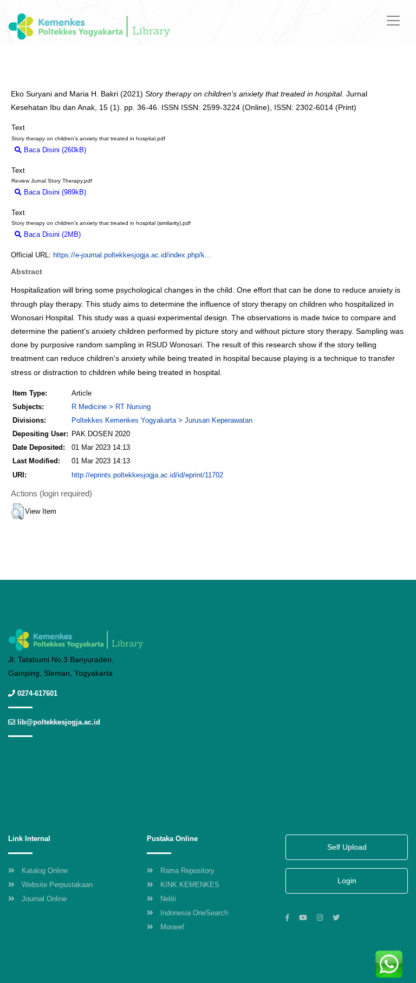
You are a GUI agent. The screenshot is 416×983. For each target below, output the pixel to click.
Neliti (168, 899)
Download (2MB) (112, 234)
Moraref (172, 927)
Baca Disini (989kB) (54, 192)
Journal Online (44, 899)
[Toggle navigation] (393, 20)
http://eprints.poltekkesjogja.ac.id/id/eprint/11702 (147, 475)
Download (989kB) (120, 192)
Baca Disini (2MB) (51, 234)
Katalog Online (45, 870)
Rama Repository (187, 870)
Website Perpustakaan (57, 885)
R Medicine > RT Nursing (111, 407)
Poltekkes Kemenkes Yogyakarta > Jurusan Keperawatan (162, 420)
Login (346, 880)
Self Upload (347, 847)
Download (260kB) (120, 150)
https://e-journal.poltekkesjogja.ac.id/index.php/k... (132, 255)
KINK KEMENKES (189, 885)
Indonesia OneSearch (194, 913)
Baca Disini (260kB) (54, 150)
